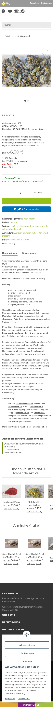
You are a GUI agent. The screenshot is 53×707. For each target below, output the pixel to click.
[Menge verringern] (5, 193)
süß (23, 240)
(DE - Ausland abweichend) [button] (32, 181)
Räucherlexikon (39, 427)
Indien (14, 222)
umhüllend (16, 229)
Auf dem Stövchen (23, 233)
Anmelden (34, 3)
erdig (27, 240)
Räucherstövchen (24, 404)
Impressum (10, 698)
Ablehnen (27, 661)
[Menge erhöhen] (48, 193)
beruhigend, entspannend (32, 226)
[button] (37, 11)
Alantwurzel (39, 412)
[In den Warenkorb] (4, 44)
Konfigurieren (27, 653)
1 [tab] (25, 101)
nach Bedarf (29, 219)
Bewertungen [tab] (29, 253)
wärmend (6, 229)
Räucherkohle (36, 407)
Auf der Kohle (38, 233)
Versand (23, 161)
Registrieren (46, 3)
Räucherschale (15, 407)
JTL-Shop (37, 705)
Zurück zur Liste (11, 36)
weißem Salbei (22, 412)
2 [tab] (28, 101)
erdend (47, 226)
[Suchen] (48, 25)
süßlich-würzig (14, 240)
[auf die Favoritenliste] (45, 52)
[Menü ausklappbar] (3, 10)
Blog (8, 3)
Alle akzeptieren (27, 645)
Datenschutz (24, 698)
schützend (15, 226)
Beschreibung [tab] (10, 253)
